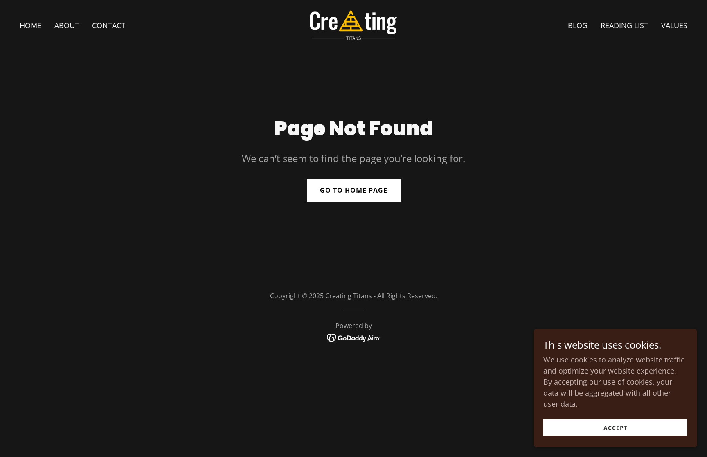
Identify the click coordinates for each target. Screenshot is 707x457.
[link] (353, 24)
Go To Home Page (353, 190)
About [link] (66, 25)
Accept (615, 428)
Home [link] (30, 25)
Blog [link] (578, 25)
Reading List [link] (624, 25)
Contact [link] (108, 25)
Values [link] (674, 25)
